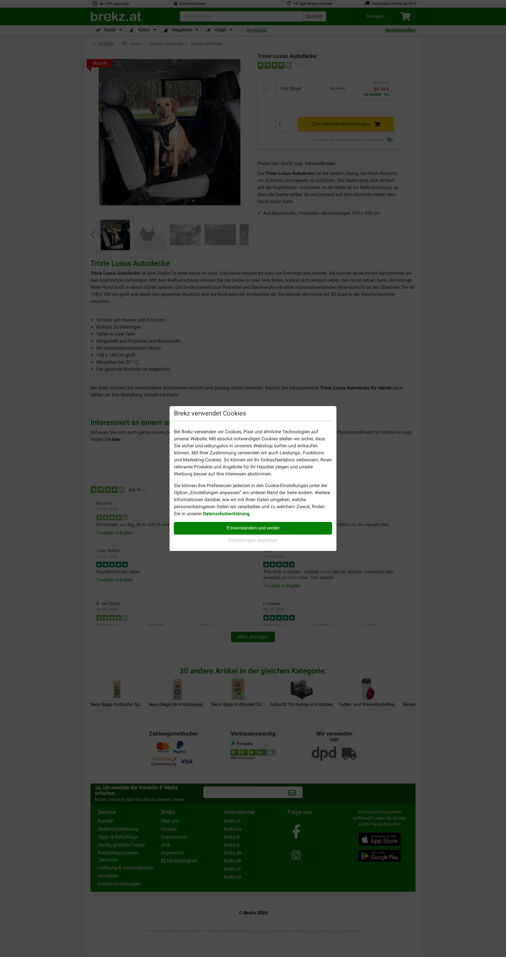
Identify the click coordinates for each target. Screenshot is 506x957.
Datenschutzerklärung (226, 513)
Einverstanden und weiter (253, 527)
